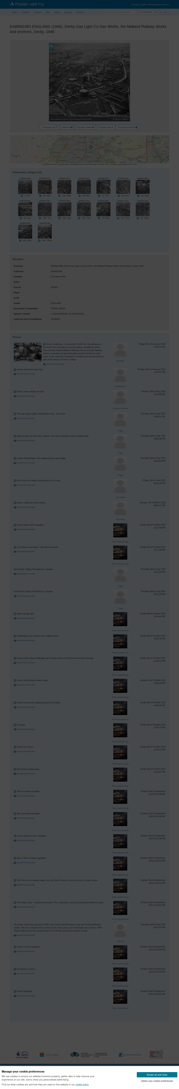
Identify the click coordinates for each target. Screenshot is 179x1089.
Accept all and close (157, 1074)
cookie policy (82, 1084)
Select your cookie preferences (157, 1080)
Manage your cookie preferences (23, 1071)
